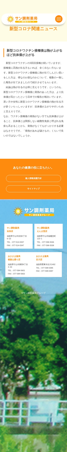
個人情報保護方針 (33, 178)
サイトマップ (33, 188)
